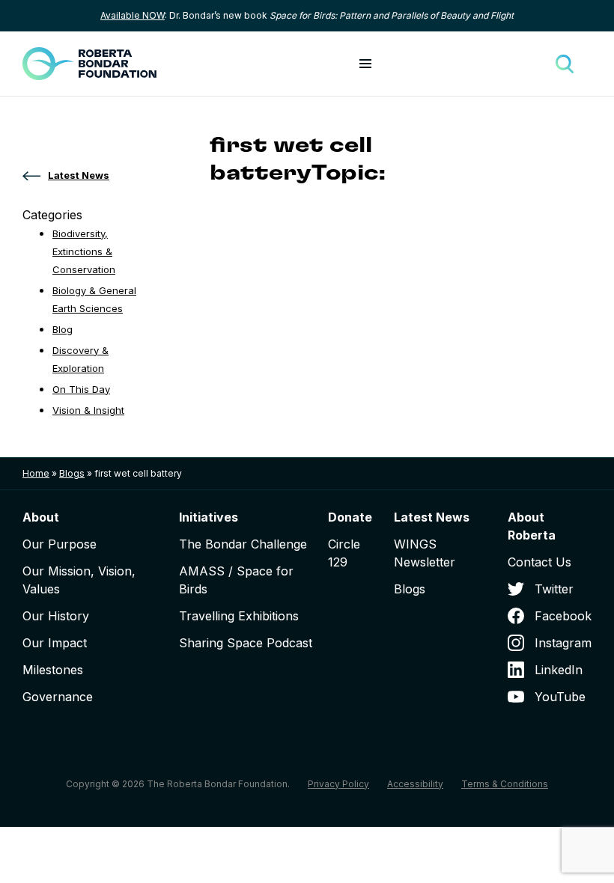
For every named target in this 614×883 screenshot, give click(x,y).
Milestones (52, 669)
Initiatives (208, 517)
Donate (350, 517)
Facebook (563, 615)
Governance (57, 696)
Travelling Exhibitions (239, 615)
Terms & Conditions (504, 783)
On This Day (81, 389)
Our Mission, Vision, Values (79, 579)
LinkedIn (559, 669)
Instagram (563, 642)
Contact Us (539, 561)
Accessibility (415, 783)
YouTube (560, 696)
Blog (62, 329)
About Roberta (532, 526)
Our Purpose (59, 544)
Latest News (431, 517)
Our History (55, 615)
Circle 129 (344, 553)
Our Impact (54, 642)
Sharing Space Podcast (245, 642)
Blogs (72, 473)
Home (35, 473)
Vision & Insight (88, 410)
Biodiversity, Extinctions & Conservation (83, 251)
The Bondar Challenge (243, 544)
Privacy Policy (338, 783)
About (40, 517)
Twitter (554, 588)
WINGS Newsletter (424, 553)
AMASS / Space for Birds (236, 579)
